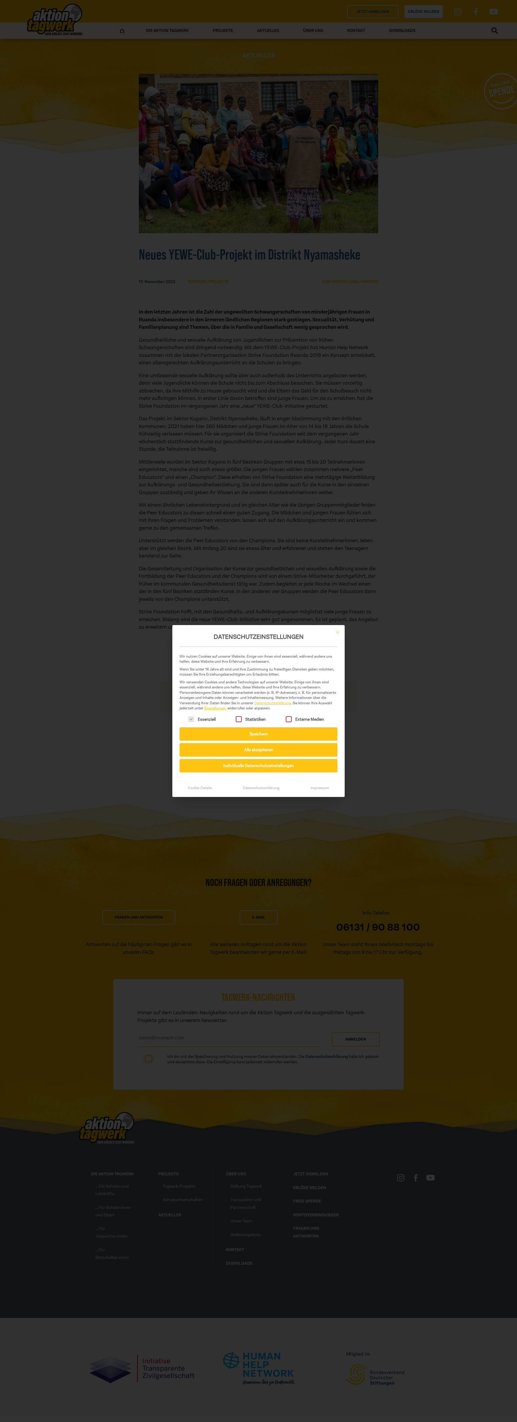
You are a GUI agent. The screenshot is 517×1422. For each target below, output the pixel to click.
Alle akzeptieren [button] (258, 750)
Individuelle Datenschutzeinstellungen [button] (258, 766)
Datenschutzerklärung (272, 703)
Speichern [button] (259, 734)
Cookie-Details (200, 788)
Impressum (320, 788)
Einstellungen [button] (215, 708)
